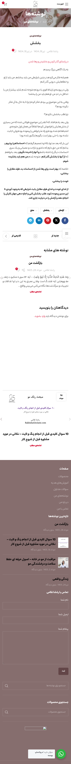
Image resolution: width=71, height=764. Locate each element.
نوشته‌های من (31, 22)
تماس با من (62, 509)
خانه (45, 22)
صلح (32, 211)
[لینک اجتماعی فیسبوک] (65, 220)
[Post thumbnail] (63, 544)
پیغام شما (63, 629)
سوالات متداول (60, 489)
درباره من (63, 502)
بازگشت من (35, 263)
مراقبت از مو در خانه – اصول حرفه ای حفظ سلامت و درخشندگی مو (30, 562)
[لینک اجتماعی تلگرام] (30, 220)
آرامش (61, 211)
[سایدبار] (66, 233)
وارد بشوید (40, 316)
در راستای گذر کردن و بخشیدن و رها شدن (48, 62)
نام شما (64, 600)
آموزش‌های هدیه (59, 483)
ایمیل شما (63, 615)
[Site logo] (35, 4)
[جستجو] (7, 686)
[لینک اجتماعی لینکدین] (39, 220)
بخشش (46, 211)
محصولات (63, 477)
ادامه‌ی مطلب (35, 292)
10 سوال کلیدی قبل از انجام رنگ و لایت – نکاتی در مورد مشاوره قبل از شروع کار (31, 542)
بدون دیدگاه (48, 530)
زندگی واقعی (60, 579)
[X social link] (56, 220)
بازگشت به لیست (35, 236)
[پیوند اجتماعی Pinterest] (47, 220)
